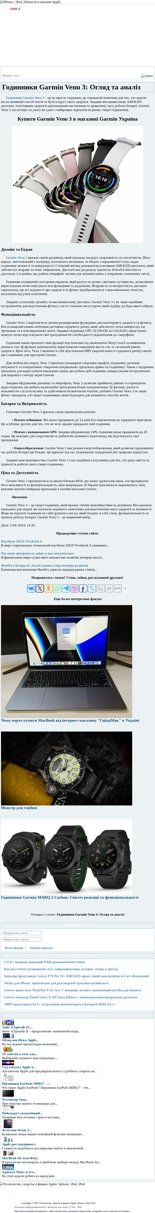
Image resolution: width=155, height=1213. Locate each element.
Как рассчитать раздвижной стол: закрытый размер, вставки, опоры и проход (61, 969)
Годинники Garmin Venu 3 (25, 98)
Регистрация (14, 948)
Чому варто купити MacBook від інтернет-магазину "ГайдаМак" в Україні (70, 720)
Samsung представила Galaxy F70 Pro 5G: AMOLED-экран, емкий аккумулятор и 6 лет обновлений (76, 976)
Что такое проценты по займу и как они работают (37, 553)
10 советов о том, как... (20, 1054)
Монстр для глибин (19, 807)
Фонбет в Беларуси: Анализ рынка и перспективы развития (44, 565)
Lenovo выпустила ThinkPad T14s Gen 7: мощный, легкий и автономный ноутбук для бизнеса (72, 990)
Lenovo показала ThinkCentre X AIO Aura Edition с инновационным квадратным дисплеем (70, 997)
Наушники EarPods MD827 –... (25, 1084)
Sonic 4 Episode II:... (17, 1027)
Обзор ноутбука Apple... (20, 1040)
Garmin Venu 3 (16, 258)
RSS (79, 1207)
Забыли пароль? (41, 948)
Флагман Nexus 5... (16, 1130)
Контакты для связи (58, 1207)
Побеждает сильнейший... (22, 1113)
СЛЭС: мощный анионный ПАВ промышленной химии (44, 962)
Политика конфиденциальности (30, 1207)
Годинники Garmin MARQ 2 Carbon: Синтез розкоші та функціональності (69, 897)
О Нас (72, 1207)
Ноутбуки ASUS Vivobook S (21, 541)
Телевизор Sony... (15, 1099)
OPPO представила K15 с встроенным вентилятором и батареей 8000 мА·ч (59, 1004)
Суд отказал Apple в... (19, 1067)
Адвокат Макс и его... (19, 1172)
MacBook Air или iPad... (20, 1158)
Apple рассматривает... (19, 1144)
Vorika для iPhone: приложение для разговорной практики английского (56, 983)
